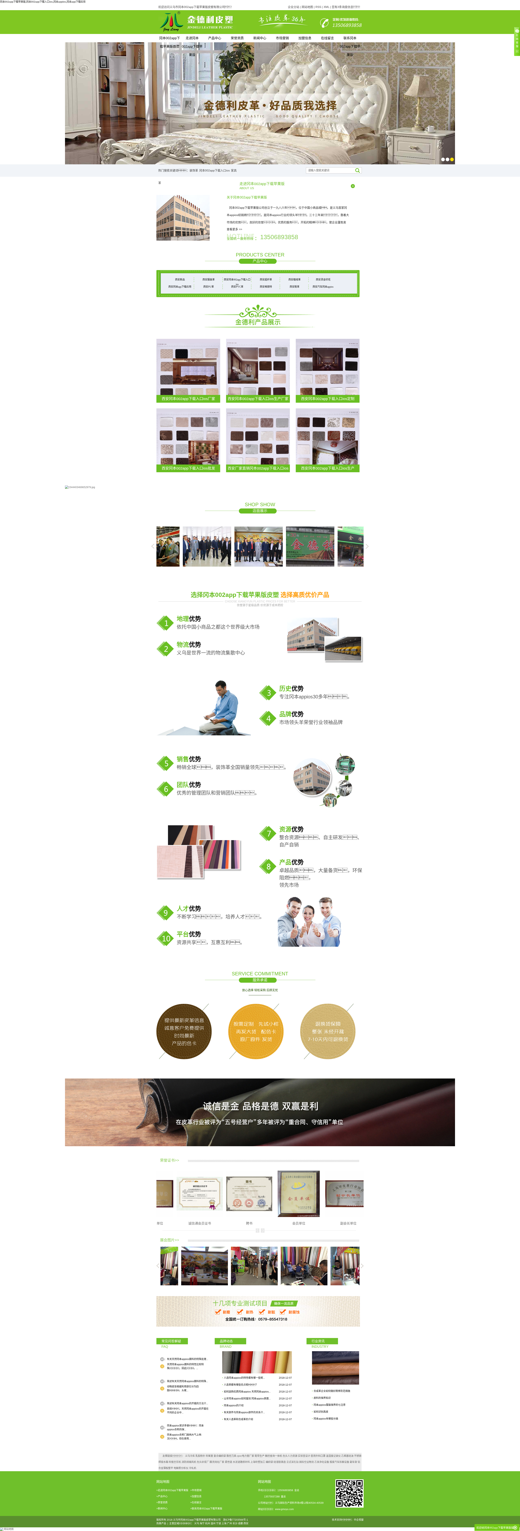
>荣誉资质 (162, 1502)
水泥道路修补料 (241, 1462)
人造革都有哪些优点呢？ (241, 1384)
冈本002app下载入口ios (214, 170)
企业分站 (293, 7)
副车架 (353, 1462)
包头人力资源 (290, 1456)
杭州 (207, 1523)
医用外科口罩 (318, 1456)
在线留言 (327, 38)
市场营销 (282, 38)
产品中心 (214, 38)
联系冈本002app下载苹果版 (350, 39)
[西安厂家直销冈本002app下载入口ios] (258, 440)
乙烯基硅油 (347, 1456)
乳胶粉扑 (200, 1456)
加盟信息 (304, 38)
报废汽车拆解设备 (339, 1462)
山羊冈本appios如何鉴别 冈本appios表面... (247, 1398)
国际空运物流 (306, 1462)
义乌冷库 (190, 1456)
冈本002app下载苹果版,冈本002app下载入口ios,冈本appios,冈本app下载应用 (43, 1)
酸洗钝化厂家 (217, 1462)
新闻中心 (259, 38)
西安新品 (180, 279)
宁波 (218, 1523)
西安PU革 (208, 286)
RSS (318, 7)
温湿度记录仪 (333, 1456)
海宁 (202, 1523)
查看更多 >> (234, 229)
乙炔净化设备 (321, 1462)
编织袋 (269, 1462)
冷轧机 (192, 1468)
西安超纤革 (266, 279)
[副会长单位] (288, 1193)
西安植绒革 (294, 279)
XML (326, 7)
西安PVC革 (237, 286)
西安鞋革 (294, 286)
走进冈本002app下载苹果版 (192, 39)
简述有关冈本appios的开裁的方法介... (187, 1403)
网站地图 (307, 7)
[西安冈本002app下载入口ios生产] (328, 440)
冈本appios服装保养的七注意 (330, 1404)
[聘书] (189, 1193)
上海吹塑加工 (257, 1462)
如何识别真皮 (321, 1411)
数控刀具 (231, 1456)
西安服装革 (209, 279)
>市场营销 (196, 1490)
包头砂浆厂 (203, 1462)
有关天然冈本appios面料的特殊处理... (187, 1359)
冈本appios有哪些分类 (326, 1418)
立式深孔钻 (292, 1462)
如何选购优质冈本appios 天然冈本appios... (247, 1391)
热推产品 (161, 1523)
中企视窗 (359, 1519)
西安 (246, 1523)
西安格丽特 (266, 286)
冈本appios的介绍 (234, 1405)
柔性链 (228, 1462)
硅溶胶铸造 (280, 1462)
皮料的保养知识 (322, 1398)
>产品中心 (162, 1496)
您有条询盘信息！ (347, 7)
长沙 (235, 1523)
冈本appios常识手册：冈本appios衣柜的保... (185, 1427)
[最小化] (515, 1528)
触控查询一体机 (273, 1456)
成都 (240, 1523)
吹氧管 (209, 1456)
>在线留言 (196, 1502)
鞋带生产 (259, 1456)
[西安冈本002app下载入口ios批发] (188, 440)
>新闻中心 (162, 1508)
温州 (213, 1523)
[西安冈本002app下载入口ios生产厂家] (258, 370)
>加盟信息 (196, 1496)
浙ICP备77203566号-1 (235, 1519)
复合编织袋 (220, 1456)
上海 (224, 1523)
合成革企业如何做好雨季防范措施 (332, 1391)
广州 (229, 1523)
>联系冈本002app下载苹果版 (206, 1508)
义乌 (196, 1523)
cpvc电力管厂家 (245, 1456)
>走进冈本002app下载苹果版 (172, 1490)
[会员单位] (238, 1193)
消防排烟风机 (189, 1462)
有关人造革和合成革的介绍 (238, 1419)
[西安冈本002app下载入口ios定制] (328, 370)
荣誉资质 (237, 38)
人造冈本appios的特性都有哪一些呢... (244, 1377)
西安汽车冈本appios (323, 286)
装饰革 (194, 170)
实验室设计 (304, 1456)
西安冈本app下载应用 (179, 286)
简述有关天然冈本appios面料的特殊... (187, 1381)
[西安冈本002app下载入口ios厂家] (188, 370)
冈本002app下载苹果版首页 (169, 39)
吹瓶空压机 (175, 1462)
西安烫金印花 (323, 279)
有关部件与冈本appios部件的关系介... (244, 1412)
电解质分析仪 (181, 1468)
